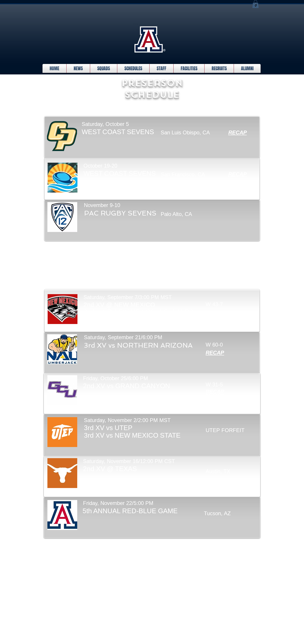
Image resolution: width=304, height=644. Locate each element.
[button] (255, 4)
